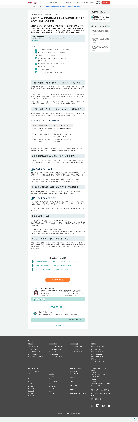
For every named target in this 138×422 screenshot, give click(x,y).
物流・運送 (31, 396)
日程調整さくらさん (96, 359)
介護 (29, 373)
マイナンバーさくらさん (76, 351)
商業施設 (30, 393)
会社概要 (92, 2)
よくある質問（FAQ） (44, 69)
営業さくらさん (53, 351)
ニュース (76, 2)
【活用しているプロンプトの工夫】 (47, 66)
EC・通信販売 (52, 386)
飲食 (50, 379)
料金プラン (73, 378)
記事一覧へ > (58, 325)
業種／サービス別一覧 (33, 371)
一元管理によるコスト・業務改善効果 (48, 55)
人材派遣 (30, 386)
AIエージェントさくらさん (97, 346)
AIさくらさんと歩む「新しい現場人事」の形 (50, 72)
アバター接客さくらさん (76, 346)
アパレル (51, 376)
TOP (29, 6)
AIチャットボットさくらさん (56, 346)
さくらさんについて (83, 2)
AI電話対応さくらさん (33, 346)
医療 (29, 381)
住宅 (50, 383)
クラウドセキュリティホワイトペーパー (100, 394)
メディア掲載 (73, 385)
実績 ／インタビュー (59, 2)
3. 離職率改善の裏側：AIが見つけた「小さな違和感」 (52, 58)
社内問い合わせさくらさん (55, 349)
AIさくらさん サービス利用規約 (100, 390)
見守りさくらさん (32, 354)
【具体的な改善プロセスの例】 (46, 61)
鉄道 (50, 391)
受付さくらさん (74, 349)
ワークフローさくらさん (97, 356)
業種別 (67, 2)
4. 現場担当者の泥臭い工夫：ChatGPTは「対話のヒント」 (53, 63)
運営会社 (72, 389)
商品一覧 (52, 2)
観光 (29, 378)
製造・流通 (31, 391)
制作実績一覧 (73, 371)
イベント (30, 376)
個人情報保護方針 (96, 399)
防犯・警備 (31, 388)
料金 (71, 2)
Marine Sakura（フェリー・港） (36, 356)
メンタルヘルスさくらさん (55, 356)
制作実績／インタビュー (77, 369)
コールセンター (53, 388)
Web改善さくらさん (54, 354)
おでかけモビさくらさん (97, 354)
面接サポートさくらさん (38, 6)
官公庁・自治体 (53, 381)
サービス (51, 374)
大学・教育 (52, 393)
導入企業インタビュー (75, 373)
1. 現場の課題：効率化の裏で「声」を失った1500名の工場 (53, 49)
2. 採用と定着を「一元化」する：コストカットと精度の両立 (54, 52)
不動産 (30, 383)
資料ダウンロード (58, 280)
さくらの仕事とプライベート (78, 393)
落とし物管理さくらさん (97, 349)
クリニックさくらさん (33, 349)
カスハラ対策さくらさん (34, 351)
